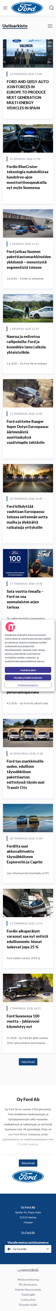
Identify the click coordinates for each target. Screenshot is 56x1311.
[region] (28, 655)
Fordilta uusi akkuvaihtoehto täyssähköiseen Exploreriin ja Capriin (24, 854)
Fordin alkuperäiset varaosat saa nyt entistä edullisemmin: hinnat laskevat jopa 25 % (27, 939)
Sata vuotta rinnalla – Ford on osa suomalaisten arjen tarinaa (25, 599)
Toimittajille (28, 1294)
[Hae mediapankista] (51, 7)
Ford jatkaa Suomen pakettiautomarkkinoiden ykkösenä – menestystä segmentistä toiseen (29, 259)
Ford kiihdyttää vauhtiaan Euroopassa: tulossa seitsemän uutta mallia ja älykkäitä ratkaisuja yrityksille (27, 517)
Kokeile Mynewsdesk (28, 1289)
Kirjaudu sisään (28, 1304)
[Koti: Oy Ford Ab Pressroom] (27, 8)
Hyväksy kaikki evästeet (28, 677)
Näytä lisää (28, 1062)
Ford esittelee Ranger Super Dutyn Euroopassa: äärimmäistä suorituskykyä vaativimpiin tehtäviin (28, 432)
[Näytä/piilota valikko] (5, 8)
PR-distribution (28, 1284)
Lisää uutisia (28, 1299)
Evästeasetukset (28, 684)
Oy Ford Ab (28, 1232)
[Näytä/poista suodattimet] (50, 26)
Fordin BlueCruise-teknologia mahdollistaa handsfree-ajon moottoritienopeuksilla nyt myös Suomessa (27, 177)
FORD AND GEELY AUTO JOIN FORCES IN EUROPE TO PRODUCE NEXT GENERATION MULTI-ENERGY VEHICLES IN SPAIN (28, 94)
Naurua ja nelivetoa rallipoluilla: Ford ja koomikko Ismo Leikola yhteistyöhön (26, 344)
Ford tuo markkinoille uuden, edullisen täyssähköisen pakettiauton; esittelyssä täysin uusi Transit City (25, 774)
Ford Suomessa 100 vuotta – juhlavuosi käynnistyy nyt (23, 1021)
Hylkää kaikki (28, 669)
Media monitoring (28, 1279)
